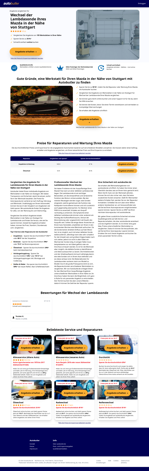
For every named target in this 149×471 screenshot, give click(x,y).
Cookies (116, 461)
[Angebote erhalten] (89, 122)
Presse (32, 446)
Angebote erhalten (126, 164)
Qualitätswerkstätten (60, 449)
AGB (109, 461)
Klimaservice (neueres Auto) (70, 357)
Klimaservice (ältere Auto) (26, 357)
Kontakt (32, 444)
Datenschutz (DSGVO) (125, 462)
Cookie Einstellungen (101, 462)
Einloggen (142, 3)
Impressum (34, 449)
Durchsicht (104, 357)
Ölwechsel (18, 402)
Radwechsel (62, 402)
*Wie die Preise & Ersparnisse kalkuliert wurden (26, 58)
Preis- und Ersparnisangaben (63, 446)
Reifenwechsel (106, 402)
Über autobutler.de (59, 444)
